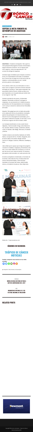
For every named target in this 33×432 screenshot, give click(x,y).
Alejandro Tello (7, 269)
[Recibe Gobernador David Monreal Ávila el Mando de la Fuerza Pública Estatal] (14, 318)
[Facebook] (12, 4)
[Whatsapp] (9, 264)
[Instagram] (15, 4)
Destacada (5, 26)
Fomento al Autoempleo (16, 269)
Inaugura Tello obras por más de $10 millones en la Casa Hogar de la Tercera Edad (16, 350)
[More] (17, 264)
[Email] (11, 264)
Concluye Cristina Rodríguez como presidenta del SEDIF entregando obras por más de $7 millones (15, 371)
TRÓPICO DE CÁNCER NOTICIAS (16, 253)
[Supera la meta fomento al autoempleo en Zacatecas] (16, 49)
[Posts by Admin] (3, 37)
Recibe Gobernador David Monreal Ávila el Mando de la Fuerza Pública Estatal (16, 328)
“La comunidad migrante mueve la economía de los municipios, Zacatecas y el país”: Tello (15, 393)
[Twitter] (17, 4)
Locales (9, 26)
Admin (6, 36)
